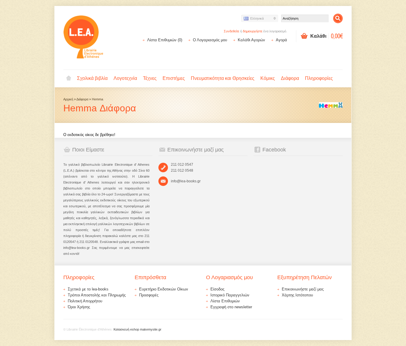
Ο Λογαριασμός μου (210, 40)
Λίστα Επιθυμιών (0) (164, 40)
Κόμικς (267, 78)
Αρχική (68, 78)
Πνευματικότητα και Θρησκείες (222, 78)
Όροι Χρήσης (79, 307)
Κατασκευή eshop (126, 329)
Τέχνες (150, 78)
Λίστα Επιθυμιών (225, 301)
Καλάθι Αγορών (251, 40)
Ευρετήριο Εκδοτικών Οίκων (163, 289)
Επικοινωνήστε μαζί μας (303, 289)
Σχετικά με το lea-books (88, 289)
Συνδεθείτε (231, 31)
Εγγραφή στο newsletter (231, 307)
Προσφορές (148, 295)
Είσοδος (217, 289)
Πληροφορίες (319, 78)
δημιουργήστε (252, 31)
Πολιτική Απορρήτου (85, 301)
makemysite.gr (150, 329)
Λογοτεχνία (125, 78)
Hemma (97, 99)
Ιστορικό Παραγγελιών (229, 295)
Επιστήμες (174, 78)
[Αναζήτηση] (338, 18)
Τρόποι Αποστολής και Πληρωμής (97, 295)
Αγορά (281, 40)
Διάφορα (290, 78)
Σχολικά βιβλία (92, 78)
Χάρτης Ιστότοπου (297, 295)
